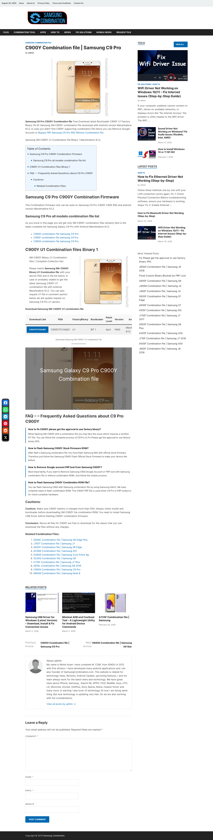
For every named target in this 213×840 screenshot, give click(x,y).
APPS (43, 32)
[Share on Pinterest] (5, 423)
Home (21, 3)
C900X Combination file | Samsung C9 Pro (56, 569)
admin (31, 53)
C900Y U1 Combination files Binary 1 (50, 166)
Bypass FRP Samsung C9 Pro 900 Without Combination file (70, 132)
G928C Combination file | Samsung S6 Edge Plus (60, 539)
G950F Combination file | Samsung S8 (160, 280)
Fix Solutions (84, 32)
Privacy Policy (44, 3)
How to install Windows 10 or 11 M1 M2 (171, 151)
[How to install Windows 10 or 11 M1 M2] (147, 154)
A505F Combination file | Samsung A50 (161, 343)
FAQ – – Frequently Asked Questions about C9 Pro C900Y (61, 173)
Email (29, 790)
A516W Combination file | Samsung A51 (55, 550)
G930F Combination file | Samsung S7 (160, 305)
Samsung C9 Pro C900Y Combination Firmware (56, 154)
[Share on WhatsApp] (5, 410)
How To (55, 32)
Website (29, 804)
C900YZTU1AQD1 (37, 329)
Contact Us (78, 3)
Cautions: (38, 179)
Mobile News (104, 32)
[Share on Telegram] (5, 416)
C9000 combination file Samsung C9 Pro (56, 233)
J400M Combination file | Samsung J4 (160, 285)
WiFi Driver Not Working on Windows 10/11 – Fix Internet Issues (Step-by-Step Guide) (159, 92)
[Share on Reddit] (5, 430)
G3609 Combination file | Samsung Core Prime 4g (61, 554)
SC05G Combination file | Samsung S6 (54, 558)
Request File (123, 32)
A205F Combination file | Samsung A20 (161, 333)
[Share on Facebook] (5, 403)
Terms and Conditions (61, 3)
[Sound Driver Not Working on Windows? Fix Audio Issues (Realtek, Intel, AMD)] (147, 134)
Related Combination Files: (51, 185)
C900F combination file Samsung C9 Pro (55, 237)
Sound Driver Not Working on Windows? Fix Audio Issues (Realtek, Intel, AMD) (172, 133)
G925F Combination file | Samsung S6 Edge (57, 547)
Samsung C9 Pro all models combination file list (59, 160)
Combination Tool (24, 32)
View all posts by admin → (61, 703)
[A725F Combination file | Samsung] (115, 603)
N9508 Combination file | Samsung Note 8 (56, 573)
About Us (31, 3)
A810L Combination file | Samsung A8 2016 (57, 565)
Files (6, 32)
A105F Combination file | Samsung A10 (160, 310)
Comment (31, 736)
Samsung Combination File (38, 43)
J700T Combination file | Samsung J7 (54, 543)
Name (29, 777)
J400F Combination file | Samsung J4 (160, 291)
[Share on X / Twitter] (5, 437)
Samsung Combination (53, 835)
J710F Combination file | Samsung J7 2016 (162, 338)
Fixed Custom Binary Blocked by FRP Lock (162, 275)
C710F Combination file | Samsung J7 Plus (56, 562)
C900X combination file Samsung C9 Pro (56, 241)
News (67, 32)
